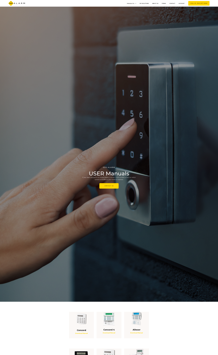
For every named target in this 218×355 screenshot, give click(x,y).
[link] (17, 3)
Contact (172, 3)
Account (182, 3)
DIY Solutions (144, 3)
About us (155, 3)
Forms (164, 3)
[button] (132, 3)
